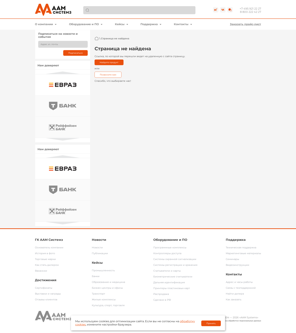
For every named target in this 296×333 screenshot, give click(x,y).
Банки (96, 276)
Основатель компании (49, 247)
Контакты (181, 24)
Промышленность (103, 270)
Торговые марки (45, 259)
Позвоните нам (108, 74)
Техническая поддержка (241, 247)
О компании (44, 24)
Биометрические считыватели (172, 276)
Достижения (45, 280)
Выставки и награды (48, 293)
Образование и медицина (108, 282)
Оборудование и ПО (84, 24)
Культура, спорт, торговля (108, 305)
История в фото (45, 253)
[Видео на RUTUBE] (215, 9)
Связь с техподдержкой (241, 287)
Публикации (100, 253)
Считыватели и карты (167, 270)
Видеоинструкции (237, 264)
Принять (211, 323)
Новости (99, 240)
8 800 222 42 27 (250, 12)
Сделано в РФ (162, 299)
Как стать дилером (47, 264)
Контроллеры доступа (167, 253)
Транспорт (98, 293)
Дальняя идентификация (169, 282)
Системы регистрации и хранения (175, 264)
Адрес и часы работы (239, 282)
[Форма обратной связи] (230, 9)
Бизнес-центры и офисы (107, 287)
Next (63, 139)
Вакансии (41, 270)
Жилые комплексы (104, 299)
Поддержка (149, 24)
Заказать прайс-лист (245, 24)
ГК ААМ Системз (49, 240)
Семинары (232, 259)
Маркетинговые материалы (243, 253)
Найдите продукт (109, 62)
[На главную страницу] (97, 38)
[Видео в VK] (223, 9)
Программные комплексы (169, 247)
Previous (63, 72)
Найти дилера (235, 293)
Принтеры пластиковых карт (171, 288)
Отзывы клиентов (46, 299)
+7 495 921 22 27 (250, 8)
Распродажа (161, 294)
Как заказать (233, 299)
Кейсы (120, 24)
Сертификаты (43, 287)
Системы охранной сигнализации (174, 259)
